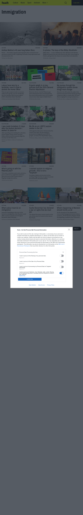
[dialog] (41, 257)
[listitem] (41, 252)
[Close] (69, 230)
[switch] (61, 256)
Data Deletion (32, 285)
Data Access (41, 285)
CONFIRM (30, 279)
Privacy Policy (50, 285)
